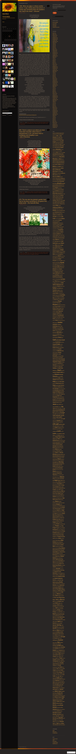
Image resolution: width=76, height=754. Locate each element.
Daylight (61, 245)
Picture (61, 510)
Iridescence (56, 401)
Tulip (58, 676)
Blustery (59, 178)
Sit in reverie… (55, 23)
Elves (63, 267)
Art (60, 145)
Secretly (57, 580)
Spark (61, 617)
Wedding (56, 694)
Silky (53, 597)
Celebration (58, 200)
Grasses (57, 347)
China (63, 207)
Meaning (61, 443)
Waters (60, 691)
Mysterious (59, 473)
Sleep (63, 599)
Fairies (55, 282)
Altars (62, 137)
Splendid (60, 623)
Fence (61, 293)
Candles (60, 196)
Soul (27, 254)
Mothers (62, 466)
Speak (62, 618)
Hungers (56, 392)
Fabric (54, 281)
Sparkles (54, 618)
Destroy (41, 122)
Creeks (62, 233)
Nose (64, 482)
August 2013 (55, 115)
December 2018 (55, 37)
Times (63, 667)
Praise (57, 525)
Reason (60, 544)
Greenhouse (55, 354)
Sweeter (57, 650)
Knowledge (62, 412)
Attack (28, 122)
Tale (62, 651)
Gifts (60, 332)
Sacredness (61, 568)
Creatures (58, 233)
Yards (55, 723)
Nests (63, 478)
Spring (59, 625)
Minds (59, 452)
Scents (54, 576)
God (46, 252)
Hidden (56, 378)
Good (47, 252)
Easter (58, 264)
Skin (59, 599)
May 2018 (54, 46)
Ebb (60, 264)
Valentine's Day (61, 680)
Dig (58, 254)
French (62, 314)
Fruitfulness (58, 318)
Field (61, 295)
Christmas (57, 212)
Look (56, 431)
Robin (54, 562)
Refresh (57, 548)
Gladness (55, 335)
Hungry (59, 392)
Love (54, 433)
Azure (62, 152)
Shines (62, 590)
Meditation (54, 444)
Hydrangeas (57, 394)
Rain (62, 540)
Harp (62, 363)
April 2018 (54, 47)
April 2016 (54, 76)
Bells (60, 161)
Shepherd (63, 589)
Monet (63, 457)
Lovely (63, 433)
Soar (59, 606)
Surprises (59, 648)
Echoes (55, 266)
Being (63, 160)
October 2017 (55, 54)
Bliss (58, 171)
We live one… (55, 24)
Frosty (61, 317)
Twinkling (61, 677)
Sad (56, 570)
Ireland (54, 401)
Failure (21, 123)
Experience (61, 277)
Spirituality (57, 623)
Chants (54, 202)
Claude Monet (60, 213)
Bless (62, 168)
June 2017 (54, 59)
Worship (54, 719)
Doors (55, 257)
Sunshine (63, 647)
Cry (62, 236)
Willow (63, 701)
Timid (41, 123)
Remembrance (55, 550)
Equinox (54, 273)
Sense (64, 583)
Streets (59, 636)
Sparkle (63, 617)
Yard (54, 723)
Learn (55, 420)
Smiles (59, 603)
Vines (58, 684)
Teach (54, 654)
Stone (62, 632)
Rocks (62, 562)
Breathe (63, 183)
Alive (61, 135)
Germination (55, 332)
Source (54, 615)
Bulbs (54, 192)
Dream (59, 258)
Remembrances (59, 550)
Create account (55, 738)
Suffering (54, 640)
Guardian (61, 357)
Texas (60, 658)
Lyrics (63, 435)
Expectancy (54, 277)
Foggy (54, 306)
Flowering (58, 302)
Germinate (60, 330)
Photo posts (54, 731)
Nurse (63, 483)
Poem (54, 517)
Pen (53, 504)
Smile (56, 603)
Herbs (26, 253)
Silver (55, 597)
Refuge (60, 548)
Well (59, 695)
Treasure (63, 671)
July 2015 (54, 87)
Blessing (58, 169)
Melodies (55, 446)
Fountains (61, 309)
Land (54, 415)
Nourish (56, 483)
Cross (56, 236)
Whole (57, 698)
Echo (53, 266)
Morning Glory (61, 463)
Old (59, 486)
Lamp (63, 413)
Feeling (62, 291)
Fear (44, 191)
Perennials (41, 253)
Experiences (54, 279)
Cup (56, 237)
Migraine (54, 452)
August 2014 (55, 100)
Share (54, 589)
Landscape (57, 415)
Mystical (60, 474)
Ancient (54, 140)
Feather (55, 290)
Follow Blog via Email (57, 4)
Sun (58, 642)
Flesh (61, 299)
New (53, 480)
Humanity (56, 390)
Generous (56, 329)
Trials (56, 674)
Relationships (61, 549)
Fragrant (58, 312)
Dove (57, 257)
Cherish (54, 205)
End (60, 270)
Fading (64, 281)
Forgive (60, 308)
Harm (53, 363)
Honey (60, 383)
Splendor (55, 625)
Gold (57, 340)
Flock (53, 301)
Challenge (58, 201)
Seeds (61, 582)
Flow (57, 301)
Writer (54, 721)
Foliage (56, 306)
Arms (53, 145)
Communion (58, 221)
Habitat (60, 358)
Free (61, 312)
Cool (58, 226)
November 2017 (55, 53)
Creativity (57, 231)
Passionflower (62, 496)
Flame (55, 299)
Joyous (56, 408)
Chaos (56, 202)
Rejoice (63, 548)
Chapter (58, 202)
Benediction (54, 163)
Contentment (55, 226)
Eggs (62, 266)
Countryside (54, 228)
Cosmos (62, 226)
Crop (63, 235)
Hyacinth (54, 394)
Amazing (58, 138)
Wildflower (61, 700)
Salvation (56, 571)
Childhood (55, 207)
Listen (56, 427)
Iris (58, 401)
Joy (62, 406)
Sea (64, 576)
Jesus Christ (58, 404)
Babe (64, 152)
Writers (56, 721)
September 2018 (55, 41)
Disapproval (44, 122)
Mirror (62, 454)
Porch (59, 522)
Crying (64, 236)
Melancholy (58, 444)
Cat (62, 197)
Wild (63, 698)
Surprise (56, 648)
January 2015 (55, 94)
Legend (62, 420)
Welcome (56, 695)
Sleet (54, 601)
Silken (63, 595)
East (56, 264)
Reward (64, 554)
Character (60, 202)
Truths (56, 676)
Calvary (59, 195)
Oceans (54, 486)
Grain (57, 345)
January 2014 (55, 109)
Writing (58, 721)
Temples (57, 656)
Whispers (59, 697)
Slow (55, 601)
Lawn (62, 418)
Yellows (54, 724)
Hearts (58, 372)
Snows (58, 606)
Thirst (64, 661)
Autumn (58, 149)
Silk (61, 595)
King (64, 409)
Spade (58, 617)
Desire (56, 252)
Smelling (62, 601)
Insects (54, 399)
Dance (57, 239)
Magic (56, 437)
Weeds (59, 694)
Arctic (64, 144)
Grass (54, 347)
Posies (61, 522)
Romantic (54, 563)
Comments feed (55, 742)
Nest (61, 478)
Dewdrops (56, 254)
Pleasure (54, 516)
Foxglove (54, 311)
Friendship (54, 317)
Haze (53, 366)
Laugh (57, 417)
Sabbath (54, 566)
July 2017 (54, 58)
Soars (61, 606)
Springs (62, 625)
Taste (59, 653)
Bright (56, 187)
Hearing (54, 370)
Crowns (35, 191)
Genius (62, 329)
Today (57, 668)
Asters (53, 147)
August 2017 (55, 57)
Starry (56, 630)
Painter (56, 492)
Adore (57, 134)
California (54, 195)
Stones (54, 633)
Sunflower (59, 643)
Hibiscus (54, 378)
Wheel (53, 697)
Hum (54, 388)
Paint (64, 491)
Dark (62, 241)
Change (61, 201)
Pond (61, 520)
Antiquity (54, 144)
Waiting (60, 687)
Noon (57, 482)
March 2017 (54, 63)
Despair (61, 252)
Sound (59, 614)
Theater (59, 661)
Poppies (54, 522)
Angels (54, 141)
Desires (58, 252)
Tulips (60, 676)
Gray (63, 350)
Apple (56, 144)
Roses (59, 565)
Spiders (56, 621)
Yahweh (62, 721)
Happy (59, 361)
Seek (59, 583)
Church (60, 212)
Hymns (62, 394)
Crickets (54, 235)
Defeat (39, 122)
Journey (56, 406)
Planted (58, 513)
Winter (55, 707)
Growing (54, 357)
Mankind (54, 440)
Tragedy (57, 671)
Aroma (56, 145)
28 (48, 129)
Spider (54, 621)
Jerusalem (60, 402)
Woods (57, 716)
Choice (57, 208)
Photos (58, 510)
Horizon (62, 385)
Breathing (60, 184)
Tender (60, 656)
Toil (30, 254)
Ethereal (63, 273)
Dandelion (59, 241)
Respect (54, 551)
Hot (55, 386)
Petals (63, 507)
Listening (59, 427)
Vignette (63, 683)
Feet (57, 293)
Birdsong (57, 166)
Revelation (57, 553)
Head (55, 366)
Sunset (56, 647)
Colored (57, 218)
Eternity (60, 273)
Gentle (54, 330)
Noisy (53, 482)
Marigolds (60, 440)
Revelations (61, 553)
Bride (60, 186)
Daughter (59, 243)
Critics (37, 122)
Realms (56, 544)
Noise (61, 480)
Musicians (60, 471)
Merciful (54, 449)
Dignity (60, 254)
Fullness (59, 320)
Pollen (59, 519)
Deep (60, 248)
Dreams (48, 122)
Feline (59, 293)
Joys (58, 408)
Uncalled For (44, 123)
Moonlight (54, 462)
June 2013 (54, 117)
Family (58, 286)
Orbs (59, 489)
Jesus (54, 404)
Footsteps (61, 306)
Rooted (62, 563)
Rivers (62, 560)
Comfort (60, 220)
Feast (60, 288)
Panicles (63, 492)
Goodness (58, 342)
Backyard (56, 153)
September (62, 585)
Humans (59, 390)
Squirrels (54, 628)
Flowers (35, 252)
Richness (54, 559)
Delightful (54, 251)
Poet (61, 517)
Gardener (55, 324)
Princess (58, 531)
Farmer (61, 286)
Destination (40, 191)
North (59, 482)
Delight (37, 191)
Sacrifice (54, 570)
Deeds (58, 248)
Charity (63, 202)
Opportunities (57, 488)
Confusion (54, 225)
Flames (57, 299)
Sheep (57, 589)
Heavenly (61, 374)
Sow (58, 615)
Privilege (63, 531)
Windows (61, 703)
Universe (57, 680)
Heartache (62, 370)
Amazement (55, 138)
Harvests (24, 253)
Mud (62, 469)
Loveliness (60, 433)
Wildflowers (55, 701)
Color (54, 218)
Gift (58, 332)
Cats (60, 199)
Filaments (58, 296)
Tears (59, 654)
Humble (21, 192)
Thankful (54, 659)
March (58, 440)
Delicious (54, 249)
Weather (59, 692)
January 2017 (55, 65)
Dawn (62, 243)
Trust (42, 192)
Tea (63, 653)
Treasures (54, 672)
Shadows (59, 587)
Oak (59, 485)
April (60, 144)
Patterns (54, 501)
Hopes (59, 385)
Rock (60, 562)
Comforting (54, 221)
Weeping (54, 695)
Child (56, 205)
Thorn (56, 662)
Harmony (21, 253)
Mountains (60, 467)
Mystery (55, 474)
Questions (56, 538)
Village (54, 684)
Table (60, 651)
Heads (57, 366)
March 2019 (54, 34)
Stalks (61, 628)
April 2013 (54, 120)
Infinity (54, 398)
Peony (55, 504)
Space (54, 617)
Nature (62, 477)
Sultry (57, 640)
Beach (62, 155)
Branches (62, 181)
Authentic (54, 149)
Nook (55, 482)
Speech (57, 619)
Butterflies (55, 193)
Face (56, 281)
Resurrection (62, 551)
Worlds (64, 718)
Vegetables (32, 254)
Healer (62, 366)
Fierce (53, 296)
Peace (39, 253)
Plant (56, 513)
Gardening (55, 326)
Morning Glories (56, 463)
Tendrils (56, 658)
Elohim (61, 267)
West (64, 695)
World (37, 254)
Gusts (58, 358)
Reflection (61, 546)
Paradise (61, 493)
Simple (57, 597)
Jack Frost (62, 401)
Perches (61, 504)
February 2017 (55, 64)
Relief (64, 549)
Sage (53, 571)
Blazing (60, 168)
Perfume (60, 505)
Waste (21, 193)
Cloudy (57, 216)
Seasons (60, 578)
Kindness (61, 409)
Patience (56, 499)
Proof (60, 532)
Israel (60, 401)
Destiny (64, 252)
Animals (62, 141)
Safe (61, 570)
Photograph (57, 508)
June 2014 (54, 103)
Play (53, 514)
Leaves (58, 420)
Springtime (55, 627)
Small (57, 601)
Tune (62, 676)
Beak (63, 155)
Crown (58, 236)
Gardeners (44, 252)
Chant (63, 201)
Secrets (59, 580)
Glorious (56, 337)
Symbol (55, 651)
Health (59, 368)
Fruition (54, 320)
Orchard (62, 489)
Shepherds (54, 590)
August (61, 147)
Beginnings (58, 160)
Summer (60, 640)
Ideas (56, 395)
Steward (63, 630)
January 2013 (55, 123)
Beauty (28, 252)
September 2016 (55, 70)
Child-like (59, 205)
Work (57, 718)
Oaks (60, 485)
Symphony (58, 651)
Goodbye (54, 342)
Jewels (54, 406)
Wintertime (59, 707)
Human (56, 388)
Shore (64, 590)
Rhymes (59, 556)
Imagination (55, 396)
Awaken (60, 150)
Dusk (54, 262)
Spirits (62, 621)
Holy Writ (54, 383)
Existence (60, 276)
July (64, 408)
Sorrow (60, 611)
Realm (53, 544)
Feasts (62, 288)
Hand (60, 360)
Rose (57, 565)
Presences (59, 529)
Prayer (54, 527)
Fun (61, 320)
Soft (63, 606)
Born (62, 179)
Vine (55, 684)
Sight (62, 592)
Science (56, 576)
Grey (58, 354)
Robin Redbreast (57, 562)
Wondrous (59, 714)
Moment (57, 457)
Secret (54, 580)
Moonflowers (62, 460)
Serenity (59, 586)
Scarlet (56, 574)
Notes (23, 122)
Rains (56, 543)
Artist (62, 145)
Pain (62, 491)
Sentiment (57, 585)
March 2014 (54, 106)
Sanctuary (55, 573)
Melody (58, 446)
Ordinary (57, 491)
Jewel (62, 404)
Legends (54, 422)
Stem (60, 630)
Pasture (58, 498)
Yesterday (56, 724)
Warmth (61, 689)
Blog (59, 171)
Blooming (59, 173)
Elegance (55, 267)
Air (57, 135)
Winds (54, 705)
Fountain (58, 309)
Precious (63, 527)
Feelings (54, 293)
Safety (63, 570)
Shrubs (59, 592)
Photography (55, 510)
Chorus (62, 208)
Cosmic (60, 226)
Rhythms (55, 557)
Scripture (60, 576)
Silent (56, 595)
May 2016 (54, 75)
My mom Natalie (55, 22)
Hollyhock (58, 379)
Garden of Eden (59, 326)
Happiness (55, 361)
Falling (53, 286)
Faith (62, 282)
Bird (59, 164)
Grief (60, 354)
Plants (47, 253)
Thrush (57, 665)
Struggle (58, 638)
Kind (56, 409)
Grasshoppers (61, 347)
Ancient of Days (58, 140)
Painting (58, 492)
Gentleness (57, 330)
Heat (61, 372)
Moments (60, 457)
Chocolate (54, 208)
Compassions (55, 224)
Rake (60, 543)
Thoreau (54, 662)
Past (56, 498)
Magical (60, 436)
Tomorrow (60, 668)
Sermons (62, 586)
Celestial (61, 200)
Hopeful (57, 385)
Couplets (57, 228)
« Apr (3, 42)
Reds (59, 546)
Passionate (58, 496)
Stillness (59, 632)
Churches (63, 212)
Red (54, 546)
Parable (59, 493)
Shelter (60, 589)
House (59, 386)
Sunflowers (55, 645)
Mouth (54, 469)
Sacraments (54, 568)
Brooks (60, 189)
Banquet (54, 155)
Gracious (54, 345)
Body (62, 178)
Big (57, 164)
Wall (63, 687)
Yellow (62, 723)
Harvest (54, 364)
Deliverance (61, 251)
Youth (61, 724)
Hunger (54, 392)
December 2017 (55, 52)
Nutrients (56, 485)
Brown (62, 189)
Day (56, 245)
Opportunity (61, 488)
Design (54, 252)
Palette (61, 492)
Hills (59, 378)
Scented (63, 574)
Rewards (54, 556)
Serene (57, 586)
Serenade (54, 586)
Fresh (54, 315)
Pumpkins (54, 536)
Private (61, 531)
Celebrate (54, 200)
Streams (56, 636)
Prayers (57, 527)
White (63, 697)
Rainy (58, 543)
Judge (25, 123)
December (55, 248)
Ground (55, 356)
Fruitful (56, 318)
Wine (57, 705)
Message (60, 449)
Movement (60, 469)
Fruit (54, 318)
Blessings (55, 171)
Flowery (59, 304)
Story (56, 635)
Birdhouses (62, 164)
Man (31, 253)
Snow (58, 604)
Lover (54, 435)
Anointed (54, 143)
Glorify (54, 337)
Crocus (61, 235)
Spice (62, 619)
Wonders (55, 714)
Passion (54, 496)
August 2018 (55, 42)
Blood (62, 171)
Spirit (29, 254)
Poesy (59, 517)
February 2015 (55, 93)
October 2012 (55, 127)
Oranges (57, 489)
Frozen (63, 317)
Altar (59, 137)
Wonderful (59, 712)
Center (54, 201)
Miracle (61, 452)
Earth (62, 262)
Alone (57, 137)
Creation (60, 230)
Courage (61, 228)
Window (57, 703)
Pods (63, 516)
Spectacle (54, 619)
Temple (54, 656)
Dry (64, 260)
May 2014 (54, 104)
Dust (56, 262)
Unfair (47, 123)
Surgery (54, 648)
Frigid (57, 317)
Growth (56, 357)
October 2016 (55, 69)
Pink (63, 510)
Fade (60, 281)
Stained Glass (58, 628)
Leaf (64, 418)
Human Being (60, 388)
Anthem (56, 143)
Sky (61, 599)
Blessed (54, 169)
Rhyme (56, 556)
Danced (60, 239)
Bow (53, 181)
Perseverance (58, 507)
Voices (57, 687)
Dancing (56, 241)
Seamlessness (36, 192)
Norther (62, 482)
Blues (57, 178)
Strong (55, 638)
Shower (54, 592)
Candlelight (57, 196)
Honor (62, 383)
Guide (56, 358)
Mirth (64, 454)
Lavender (54, 418)
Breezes (57, 186)
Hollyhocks (61, 379)
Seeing (57, 583)
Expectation (57, 277)
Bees (60, 159)
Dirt (62, 254)
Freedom (54, 314)
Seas (53, 578)
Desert (64, 251)
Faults (23, 123)
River (59, 560)
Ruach (64, 565)
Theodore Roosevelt (37, 123)
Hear (62, 368)
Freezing (60, 314)
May (64, 441)
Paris (61, 494)
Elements (58, 267)
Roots (54, 565)
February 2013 (55, 122)
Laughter (60, 417)
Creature (54, 233)
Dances (54, 241)
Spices (64, 619)
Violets (62, 684)
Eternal (57, 273)
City (57, 213)
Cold (62, 216)
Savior (54, 574)
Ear (57, 262)
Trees (60, 672)
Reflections (54, 548)
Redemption (56, 546)
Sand (58, 573)
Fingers (62, 296)
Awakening (54, 152)
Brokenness (54, 189)
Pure (56, 536)
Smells (54, 603)
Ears (59, 262)
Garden (41, 252)
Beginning (28, 191)
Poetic (63, 517)
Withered (63, 709)
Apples (58, 144)
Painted (54, 492)
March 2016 (54, 77)
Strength (63, 636)
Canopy (62, 196)
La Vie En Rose (58, 418)
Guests (54, 358)
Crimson (56, 235)
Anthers (59, 143)
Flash (59, 299)
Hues (61, 386)
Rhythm (62, 556)
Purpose (63, 536)
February (54, 291)
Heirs (58, 376)
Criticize (35, 122)
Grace (58, 344)
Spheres (59, 619)
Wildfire (58, 700)
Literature (62, 427)
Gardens (54, 327)
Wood (62, 714)
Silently (59, 595)
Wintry (62, 707)
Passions (54, 498)
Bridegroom (62, 186)
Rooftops (58, 563)
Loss (62, 431)
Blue (58, 176)
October (57, 486)
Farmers (63, 286)
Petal (61, 507)
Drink (30, 252)
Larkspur (54, 417)
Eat (31, 252)
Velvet (54, 683)
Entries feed (54, 741)
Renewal (62, 550)
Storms (62, 633)
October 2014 (55, 98)
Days (56, 246)
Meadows (58, 443)
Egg (60, 266)
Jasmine (57, 402)
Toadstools (54, 668)
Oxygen (60, 491)
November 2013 (55, 111)
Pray (62, 525)
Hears (56, 370)
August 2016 (55, 71)
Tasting (62, 653)
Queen (54, 538)
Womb (58, 710)
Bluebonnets (54, 178)
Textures (63, 658)
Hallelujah (54, 360)
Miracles (55, 454)
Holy (54, 381)
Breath (59, 183)
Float (63, 299)
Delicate (62, 248)
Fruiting (62, 318)
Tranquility (39, 192)
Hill (57, 378)
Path (63, 498)
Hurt (61, 392)
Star (53, 630)
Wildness (61, 701)
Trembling (54, 674)
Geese (54, 329)
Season (56, 578)
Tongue (63, 668)
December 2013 (55, 110)
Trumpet (60, 674)
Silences (54, 595)
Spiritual (54, 623)
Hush (63, 392)
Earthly (54, 264)
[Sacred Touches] (9, 11)
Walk (62, 687)
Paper (56, 493)
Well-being (61, 695)
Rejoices (54, 549)
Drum (63, 260)
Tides (58, 667)
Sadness (58, 570)
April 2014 (54, 105)
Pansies (54, 493)
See (62, 580)
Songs (54, 611)
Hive (61, 378)
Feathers (58, 290)
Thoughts (62, 662)
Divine (43, 191)
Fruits (39, 252)
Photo (54, 508)
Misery (54, 455)
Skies (57, 599)
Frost (59, 317)
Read (63, 543)
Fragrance (60, 311)
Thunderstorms (55, 667)
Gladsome (58, 335)
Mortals (33, 253)
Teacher (56, 654)
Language (62, 415)
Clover (60, 216)
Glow (62, 337)
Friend (59, 315)
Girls (62, 332)
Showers (56, 592)
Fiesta (55, 296)
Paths (54, 499)
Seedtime (54, 583)
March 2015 (54, 92)
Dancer (62, 239)
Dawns (54, 245)
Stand (63, 628)
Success (33, 123)
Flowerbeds (54, 302)
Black (54, 168)
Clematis (54, 214)
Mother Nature (58, 466)
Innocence (60, 398)
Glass (61, 335)
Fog (64, 304)
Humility (54, 391)
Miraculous (59, 454)
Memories (61, 446)
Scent (61, 574)
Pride (64, 529)
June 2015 (54, 88)
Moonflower (58, 460)
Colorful (59, 218)
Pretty (62, 529)
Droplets (58, 260)
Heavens (55, 376)
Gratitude (59, 350)
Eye (61, 279)
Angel (62, 140)
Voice (54, 687)
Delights (57, 251)
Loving (58, 435)
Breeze (54, 186)
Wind (54, 703)
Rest (56, 551)
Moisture (54, 457)
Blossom (55, 174)
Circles (56, 213)
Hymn (60, 394)
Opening (27, 192)
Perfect (57, 505)
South (56, 615)
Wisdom (55, 709)
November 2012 (55, 126)
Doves (60, 257)
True (58, 674)
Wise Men (60, 709)
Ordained (54, 491)
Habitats (62, 358)
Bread (56, 183)
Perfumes (54, 507)
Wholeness (60, 698)
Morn (57, 462)
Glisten (63, 335)
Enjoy (62, 271)
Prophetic (63, 532)
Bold (64, 178)
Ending (62, 270)
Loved (57, 433)
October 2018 (55, 40)
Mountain (56, 467)
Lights (63, 424)
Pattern (62, 499)
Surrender (62, 648)
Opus (64, 488)
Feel (59, 291)
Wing (59, 705)
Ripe (62, 559)
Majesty (54, 438)
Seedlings (57, 582)
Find (60, 296)
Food (37, 252)
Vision (59, 686)
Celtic (64, 200)
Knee (59, 412)
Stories (56, 633)
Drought (60, 260)
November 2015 (55, 82)
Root (60, 563)
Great (54, 352)
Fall (62, 284)
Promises (58, 532)
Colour (53, 220)
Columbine (56, 220)
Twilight (57, 677)
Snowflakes (55, 606)
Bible (56, 164)
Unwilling (21, 124)
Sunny (62, 645)
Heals (57, 368)
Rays (61, 543)
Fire (53, 298)
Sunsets (59, 647)
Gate (60, 327)
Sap (59, 573)
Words (54, 718)
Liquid (53, 427)
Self (62, 583)
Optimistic (36, 253)
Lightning (60, 424)
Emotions (54, 270)
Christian (57, 210)
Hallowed (57, 360)
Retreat (54, 553)
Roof (56, 563)
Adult (59, 134)
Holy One (57, 381)
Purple (59, 536)
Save (64, 573)
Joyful (54, 408)
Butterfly (60, 193)
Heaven (57, 374)
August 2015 (55, 86)
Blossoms (55, 176)
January (54, 402)
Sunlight (59, 645)
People (30, 192)
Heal (59, 366)
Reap (23, 254)
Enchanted (58, 270)
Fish (53, 299)
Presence (55, 529)
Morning (61, 462)
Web (62, 692)
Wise (58, 709)
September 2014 (55, 99)
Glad (58, 334)
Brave (54, 183)
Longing (23, 192)
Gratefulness (54, 350)
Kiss (53, 412)
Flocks (55, 301)
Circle (54, 213)
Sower (60, 615)
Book (57, 179)
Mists (58, 455)
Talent (64, 651)
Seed (54, 582)
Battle (60, 155)
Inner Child (56, 398)
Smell (59, 601)
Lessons (60, 422)
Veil (62, 682)
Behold (61, 160)
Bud (55, 190)
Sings (54, 599)
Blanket (56, 168)
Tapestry (56, 653)
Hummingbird (57, 391)
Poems (56, 517)
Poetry (54, 519)
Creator (61, 231)
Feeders (57, 291)
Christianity (61, 210)
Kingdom (54, 411)
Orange (54, 489)
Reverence (55, 554)
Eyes (64, 279)
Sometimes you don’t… (56, 27)
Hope (54, 385)
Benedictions (59, 163)
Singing (63, 597)
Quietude (54, 540)
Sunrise (54, 647)
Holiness (54, 379)
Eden (33, 252)
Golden (60, 340)
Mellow (61, 444)
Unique (54, 680)
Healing (54, 368)
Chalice (56, 201)
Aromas (58, 145)
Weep (62, 694)
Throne (54, 665)
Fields (63, 295)
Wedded (54, 694)
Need (56, 478)
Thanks (62, 659)
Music (54, 471)
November (59, 483)
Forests (57, 308)
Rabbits (57, 540)
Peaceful (60, 501)
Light (57, 424)
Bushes (59, 192)
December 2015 (55, 81)
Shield (57, 590)
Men (57, 447)
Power (57, 523)
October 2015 (55, 83)
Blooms (63, 173)
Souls (57, 614)
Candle (54, 196)
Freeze (57, 314)
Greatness (56, 352)
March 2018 (54, 48)
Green (59, 352)
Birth (60, 166)
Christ (54, 210)
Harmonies (56, 363)
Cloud (59, 214)
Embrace (54, 268)
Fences (63, 293)
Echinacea (62, 264)
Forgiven (62, 308)
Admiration (54, 134)
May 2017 (54, 60)
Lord (25, 192)
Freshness (56, 315)
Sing (60, 597)
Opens (53, 488)
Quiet (59, 538)
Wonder (55, 712)
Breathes (57, 184)
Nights (59, 480)
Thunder (59, 665)
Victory (24, 124)
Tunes (53, 677)
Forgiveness (55, 309)
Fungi (62, 320)
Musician (57, 471)
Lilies (54, 425)
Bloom (54, 173)
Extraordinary (58, 279)
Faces (58, 281)
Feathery (61, 290)
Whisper (56, 697)
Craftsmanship (31, 122)
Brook (57, 189)
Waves (63, 691)
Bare (56, 155)
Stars (58, 630)
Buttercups (61, 192)
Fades (62, 281)
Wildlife (58, 701)
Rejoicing (56, 549)
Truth (54, 676)
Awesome (59, 152)
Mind (56, 452)
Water (56, 691)
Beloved (62, 161)
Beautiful (61, 156)
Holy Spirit (61, 381)
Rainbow (54, 541)
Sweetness (61, 650)
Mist (56, 455)
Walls (54, 689)
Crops (54, 236)
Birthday (62, 166)
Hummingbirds (62, 391)
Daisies (54, 239)
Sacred (27, 123)
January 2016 (55, 80)
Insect (63, 398)
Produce (21, 254)
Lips (62, 425)
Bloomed (57, 173)
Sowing (62, 615)
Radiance (59, 540)
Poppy (57, 522)
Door (53, 257)
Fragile (57, 311)
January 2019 (55, 36)
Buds (57, 190)
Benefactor (62, 163)
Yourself (59, 724)
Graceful (61, 344)
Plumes (61, 516)
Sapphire (61, 573)
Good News (62, 342)
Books (60, 179)
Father (55, 288)
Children (59, 207)
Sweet (54, 650)
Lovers (56, 435)
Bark (58, 155)
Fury (64, 320)
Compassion (55, 222)
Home (57, 383)
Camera (61, 195)
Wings (61, 705)
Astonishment (57, 147)
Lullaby (61, 435)
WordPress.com (55, 743)
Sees (60, 583)
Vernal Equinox (57, 683)
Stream (54, 636)
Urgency (44, 192)
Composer (58, 224)
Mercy (56, 449)
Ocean (63, 485)
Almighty (54, 137)
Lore (61, 431)
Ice (64, 394)
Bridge (54, 187)
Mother (54, 466)
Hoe (62, 378)
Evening (57, 274)
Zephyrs (64, 724)
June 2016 (54, 74)
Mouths (57, 469)
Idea (54, 395)
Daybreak (58, 245)
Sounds (62, 614)
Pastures (61, 498)
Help (60, 376)
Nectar (54, 478)
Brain (56, 181)
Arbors (62, 144)
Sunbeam (61, 642)
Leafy (53, 420)
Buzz (62, 193)
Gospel (54, 344)
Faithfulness (59, 284)
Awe (57, 152)
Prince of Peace (55, 531)
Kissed (55, 412)
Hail (64, 358)
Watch (54, 691)
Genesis (59, 329)
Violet (60, 684)
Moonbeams (54, 460)
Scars (59, 574)
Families (56, 286)
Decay (61, 246)
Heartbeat (55, 372)
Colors (63, 218)
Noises (64, 480)
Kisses (57, 412)
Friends (62, 315)
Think (61, 661)
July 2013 (54, 116)
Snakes (61, 603)
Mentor (59, 447)
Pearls (63, 502)
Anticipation (61, 143)
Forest (54, 308)
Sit (55, 599)
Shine (59, 590)
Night (56, 480)
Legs (56, 422)
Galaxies (56, 322)
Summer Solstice (55, 642)
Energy (56, 271)
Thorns (58, 662)
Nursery (54, 485)
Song (58, 610)
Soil (56, 608)
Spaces (56, 617)
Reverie (61, 554)
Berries (54, 164)
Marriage (63, 440)
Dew (54, 254)
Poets (57, 519)
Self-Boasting (30, 123)
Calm (57, 195)
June (53, 409)
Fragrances (54, 312)
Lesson (58, 422)
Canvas (54, 197)
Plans (53, 513)
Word (62, 716)
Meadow (54, 443)
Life (54, 424)
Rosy (62, 565)
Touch (61, 669)
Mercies (62, 447)
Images (60, 395)
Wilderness (55, 700)
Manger (61, 438)
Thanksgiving (55, 661)
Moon (59, 459)
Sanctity (25, 254)
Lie (62, 422)
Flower (60, 301)
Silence (59, 593)
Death (59, 246)
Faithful (54, 284)
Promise (32, 192)
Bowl (54, 181)
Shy (60, 592)
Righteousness (58, 559)
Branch (58, 181)
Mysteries (55, 473)
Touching (54, 671)
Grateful (59, 349)
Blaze (58, 168)
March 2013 (54, 121)
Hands (63, 360)
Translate (10, 115)
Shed (55, 589)
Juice (62, 408)
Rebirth (62, 544)
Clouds (54, 216)
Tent (58, 658)
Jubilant (60, 408)
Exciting (58, 276)
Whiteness (54, 698)
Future (54, 322)
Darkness (55, 243)
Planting (44, 253)
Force (64, 306)
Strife (53, 638)
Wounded (23, 193)
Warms (59, 689)
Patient (60, 499)
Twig (55, 677)
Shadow (56, 587)
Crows (60, 236)
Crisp (59, 235)
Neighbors (58, 478)
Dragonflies (62, 257)
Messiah (58, 450)
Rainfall (54, 543)
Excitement (55, 276)
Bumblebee (56, 192)
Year (57, 723)
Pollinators (58, 520)
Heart (46, 191)
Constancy (57, 225)
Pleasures (58, 516)
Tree (58, 672)
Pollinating (62, 519)
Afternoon (61, 134)
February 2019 (55, 35)
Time (60, 667)
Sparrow (56, 618)
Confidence (31, 191)
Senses (54, 585)
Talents (54, 653)
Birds (54, 166)
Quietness (62, 538)
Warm (56, 689)
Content (60, 225)
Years (60, 723)
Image (58, 395)
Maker (57, 438)
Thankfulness (58, 659)
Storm (59, 633)
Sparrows (59, 618)
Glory (59, 337)
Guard (59, 357)
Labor (28, 253)
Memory (54, 447)
